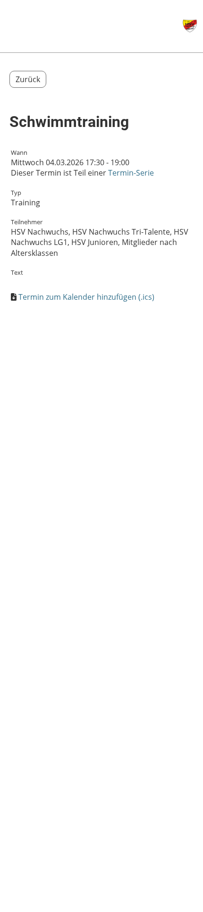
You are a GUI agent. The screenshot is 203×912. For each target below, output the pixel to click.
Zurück (28, 79)
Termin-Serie (131, 173)
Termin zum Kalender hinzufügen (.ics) (86, 297)
